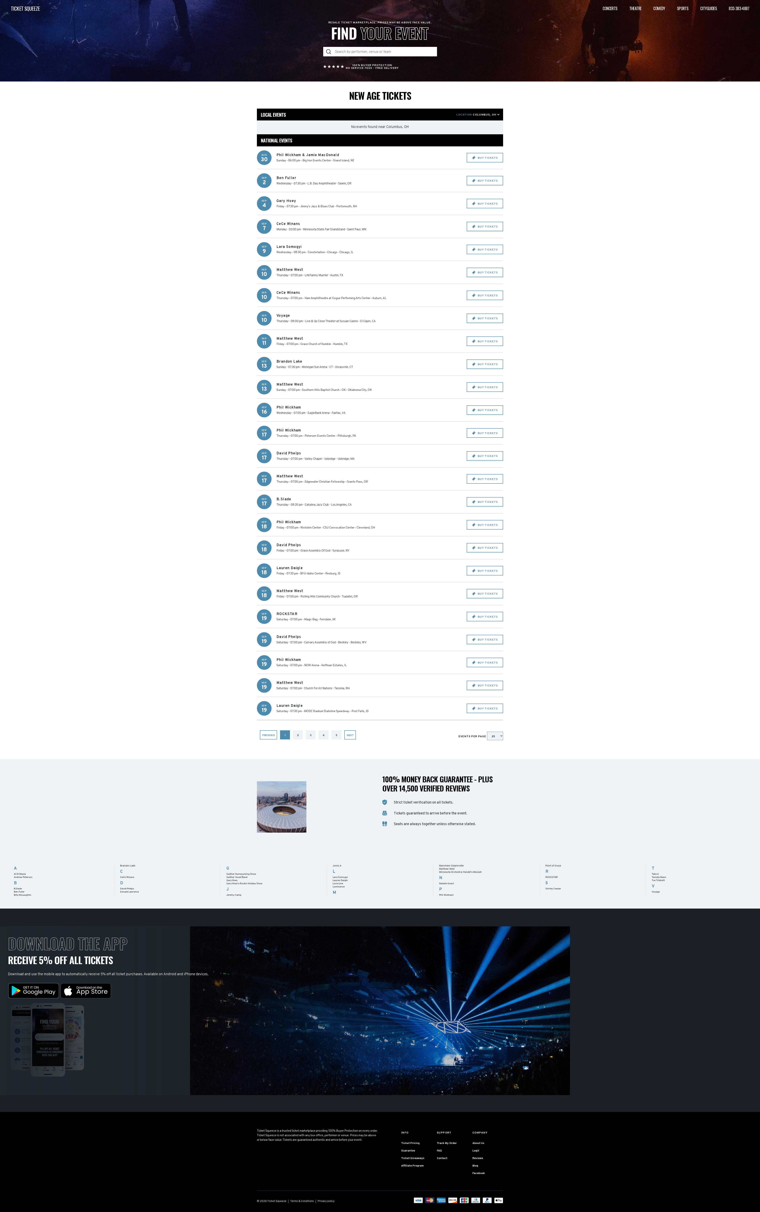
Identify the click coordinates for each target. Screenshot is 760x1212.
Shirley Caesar (553, 888)
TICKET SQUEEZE (25, 8)
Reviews (477, 1158)
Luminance (339, 886)
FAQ (439, 1150)
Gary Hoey (232, 880)
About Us (478, 1143)
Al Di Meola (20, 874)
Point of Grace (553, 865)
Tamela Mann (659, 877)
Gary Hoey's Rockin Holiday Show (244, 883)
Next (350, 735)
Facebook (478, 1173)
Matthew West (447, 869)
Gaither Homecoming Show (241, 874)
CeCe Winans (127, 877)
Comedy (659, 8)
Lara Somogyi (340, 877)
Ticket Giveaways (412, 1158)
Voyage (656, 892)
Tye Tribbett (658, 880)
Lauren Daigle (340, 880)
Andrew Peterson (23, 877)
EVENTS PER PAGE (473, 736)
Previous (268, 735)
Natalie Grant (446, 883)
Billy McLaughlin (22, 895)
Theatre (635, 8)
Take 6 (655, 874)
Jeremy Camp (233, 895)
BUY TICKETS (487, 158)
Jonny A (337, 865)
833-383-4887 (739, 8)
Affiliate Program (412, 1165)
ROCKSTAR (551, 877)
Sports (682, 8)
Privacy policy (326, 1201)
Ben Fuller (19, 892)
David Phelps (127, 888)
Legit (475, 1150)
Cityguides (708, 8)
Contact (442, 1158)
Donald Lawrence (129, 892)
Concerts (610, 8)
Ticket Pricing (410, 1143)
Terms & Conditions (302, 1201)
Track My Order (447, 1143)
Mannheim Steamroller (451, 865)
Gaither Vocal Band (236, 877)
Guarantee (408, 1150)
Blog (475, 1165)
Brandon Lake (127, 865)
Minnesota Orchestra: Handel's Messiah (460, 872)
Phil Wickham (446, 895)
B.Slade (18, 888)
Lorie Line (338, 883)
